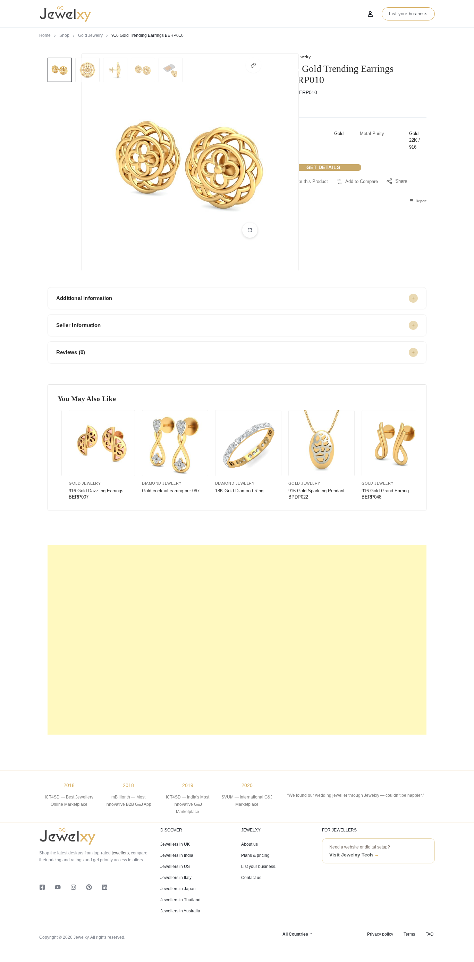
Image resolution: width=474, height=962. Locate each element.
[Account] (370, 14)
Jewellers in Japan (178, 888)
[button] (253, 65)
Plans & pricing (255, 855)
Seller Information (78, 325)
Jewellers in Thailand (180, 899)
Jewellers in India (176, 855)
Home (45, 35)
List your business (408, 13)
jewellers (120, 853)
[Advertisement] (237, 640)
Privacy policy (380, 934)
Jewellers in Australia (180, 911)
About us (249, 844)
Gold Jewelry (90, 35)
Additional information (84, 298)
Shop (64, 35)
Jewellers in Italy (176, 877)
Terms (409, 934)
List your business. (258, 866)
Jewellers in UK (175, 844)
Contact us (251, 877)
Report (420, 201)
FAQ (429, 934)
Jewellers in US (175, 866)
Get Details (323, 167)
